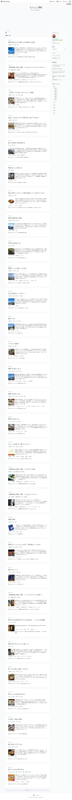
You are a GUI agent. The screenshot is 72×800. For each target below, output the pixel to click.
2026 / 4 (55, 94)
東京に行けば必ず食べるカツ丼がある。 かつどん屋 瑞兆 (26, 620)
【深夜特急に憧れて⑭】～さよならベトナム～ (23, 494)
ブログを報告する (40, 797)
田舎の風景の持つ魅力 (15, 218)
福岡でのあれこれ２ (14, 394)
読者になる (69, 4)
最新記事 (54, 62)
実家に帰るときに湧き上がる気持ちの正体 (21, 42)
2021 (54, 113)
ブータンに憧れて (13, 343)
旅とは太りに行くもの (15, 744)
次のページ (28, 790)
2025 (54, 102)
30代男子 (10, 44)
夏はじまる (11, 318)
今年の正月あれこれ (14, 243)
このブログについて (55, 43)
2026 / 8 (55, 88)
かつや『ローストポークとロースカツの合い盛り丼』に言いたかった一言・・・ (58, 72)
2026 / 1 (55, 99)
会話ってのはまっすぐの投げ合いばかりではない (23, 117)
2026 (54, 86)
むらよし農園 (36, 7)
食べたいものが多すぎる (16, 769)
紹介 (14, 622)
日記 (15, 44)
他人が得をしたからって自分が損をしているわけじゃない (26, 193)
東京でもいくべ (13, 569)
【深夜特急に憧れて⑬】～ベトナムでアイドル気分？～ (25, 595)
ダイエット (13, 421)
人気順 (9, 35)
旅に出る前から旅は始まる (16, 143)
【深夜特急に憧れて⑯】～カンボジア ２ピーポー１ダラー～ (27, 67)
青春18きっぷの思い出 (15, 168)
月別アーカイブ (56, 84)
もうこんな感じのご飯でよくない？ (19, 444)
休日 (13, 220)
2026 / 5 (55, 93)
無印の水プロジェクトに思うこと (18, 644)
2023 (54, 107)
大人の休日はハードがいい (16, 293)
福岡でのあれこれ (13, 419)
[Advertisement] (36, 22)
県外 (12, 145)
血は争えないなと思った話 (57, 68)
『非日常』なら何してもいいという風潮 (20, 92)
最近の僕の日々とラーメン (57, 79)
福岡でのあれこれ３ (14, 369)
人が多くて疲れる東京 (15, 719)
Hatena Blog (35, 797)
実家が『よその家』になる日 (17, 268)
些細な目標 (11, 519)
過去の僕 (12, 170)
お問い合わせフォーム (56, 58)
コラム (10, 646)
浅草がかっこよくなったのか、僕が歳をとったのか (24, 544)
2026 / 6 (55, 91)
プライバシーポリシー (56, 55)
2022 (54, 110)
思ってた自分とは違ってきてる (18, 669)
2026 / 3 (55, 96)
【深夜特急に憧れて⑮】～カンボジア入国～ (22, 469)
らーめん (13, 696)
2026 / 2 (55, 97)
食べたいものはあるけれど (16, 694)
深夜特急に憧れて (17, 471)
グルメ (10, 371)
